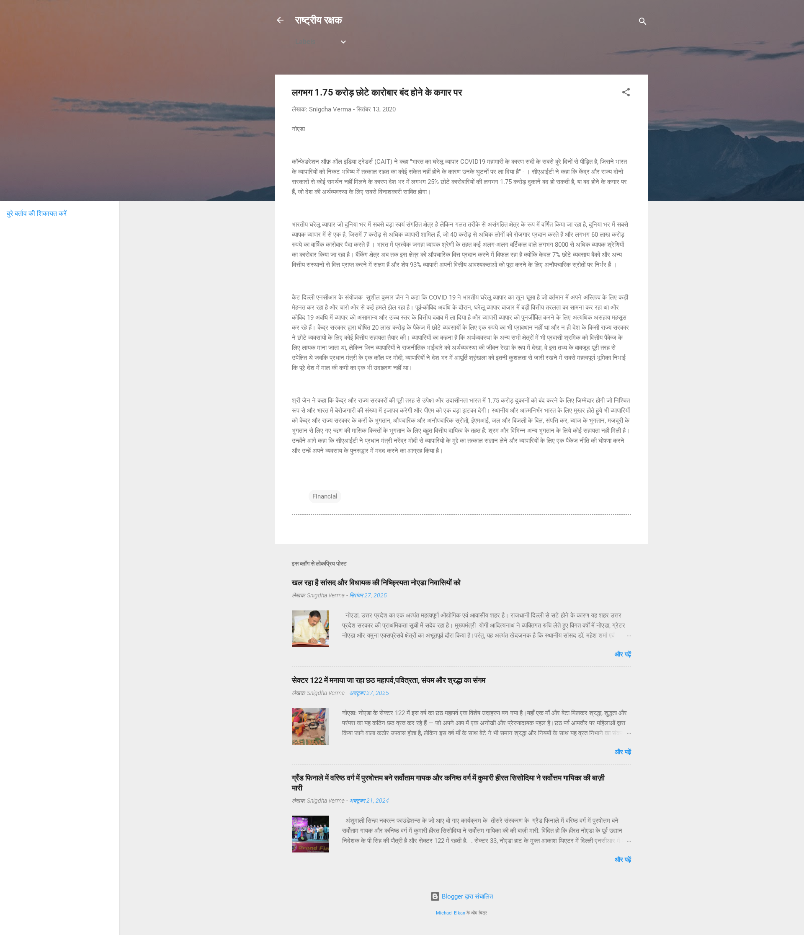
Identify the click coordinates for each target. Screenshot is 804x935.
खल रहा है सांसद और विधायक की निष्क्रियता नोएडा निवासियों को (376, 582)
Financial (325, 496)
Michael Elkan (450, 913)
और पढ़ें (623, 654)
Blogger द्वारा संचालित (466, 896)
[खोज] (643, 23)
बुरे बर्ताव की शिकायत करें (37, 213)
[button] (626, 93)
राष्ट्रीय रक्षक (318, 20)
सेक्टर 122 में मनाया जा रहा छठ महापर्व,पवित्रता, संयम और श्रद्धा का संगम (388, 680)
